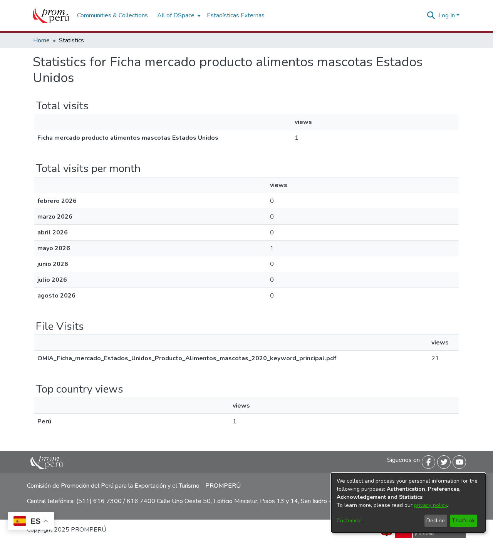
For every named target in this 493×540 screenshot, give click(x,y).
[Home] (51, 15)
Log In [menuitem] (446, 15)
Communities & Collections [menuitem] (112, 15)
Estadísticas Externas (236, 15)
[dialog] (408, 502)
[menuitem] (178, 15)
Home (41, 40)
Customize (349, 520)
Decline (435, 520)
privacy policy (430, 505)
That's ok (463, 520)
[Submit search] (431, 15)
